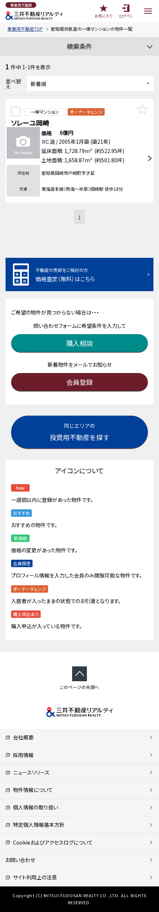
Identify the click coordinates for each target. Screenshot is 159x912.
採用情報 (22, 755)
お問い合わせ (20, 859)
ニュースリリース (30, 772)
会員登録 (79, 382)
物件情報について (31, 789)
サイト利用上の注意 (33, 877)
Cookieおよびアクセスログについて (51, 842)
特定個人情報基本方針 (37, 824)
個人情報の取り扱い (34, 807)
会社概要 (22, 737)
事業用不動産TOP (25, 29)
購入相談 (79, 343)
